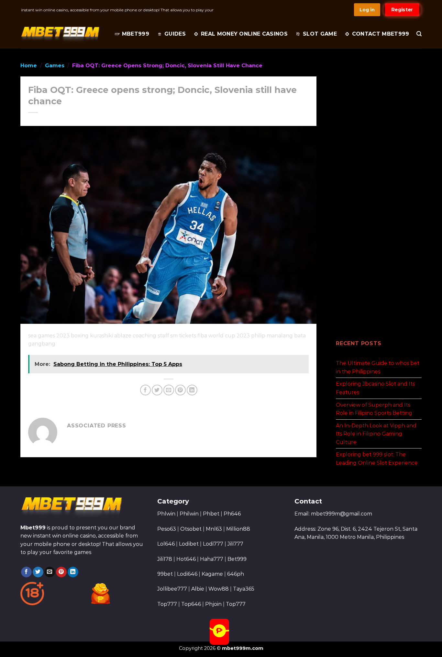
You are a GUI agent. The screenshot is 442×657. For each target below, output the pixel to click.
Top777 (167, 604)
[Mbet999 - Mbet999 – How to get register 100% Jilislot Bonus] (60, 34)
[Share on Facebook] (145, 390)
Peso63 (166, 529)
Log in (367, 10)
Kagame (212, 574)
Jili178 (164, 559)
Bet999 (237, 559)
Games (54, 65)
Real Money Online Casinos (244, 34)
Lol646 (166, 544)
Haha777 (211, 559)
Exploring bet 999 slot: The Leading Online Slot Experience (377, 458)
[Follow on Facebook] (26, 572)
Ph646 (232, 514)
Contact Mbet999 (380, 34)
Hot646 (186, 559)
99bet (165, 574)
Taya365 (243, 589)
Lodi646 (187, 574)
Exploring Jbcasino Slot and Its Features (375, 388)
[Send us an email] (49, 572)
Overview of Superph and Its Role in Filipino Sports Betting (374, 409)
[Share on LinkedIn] (192, 390)
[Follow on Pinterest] (61, 572)
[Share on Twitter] (157, 390)
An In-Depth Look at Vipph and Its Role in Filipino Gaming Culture (376, 433)
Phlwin (166, 514)
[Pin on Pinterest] (180, 390)
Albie (197, 589)
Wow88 (218, 589)
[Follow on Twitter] (38, 572)
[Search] (419, 34)
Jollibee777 (172, 589)
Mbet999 (135, 34)
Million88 (238, 529)
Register (402, 10)
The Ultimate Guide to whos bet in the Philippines (377, 367)
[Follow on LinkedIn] (73, 572)
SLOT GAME (320, 34)
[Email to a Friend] (168, 390)
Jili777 (235, 544)
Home (28, 65)
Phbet (211, 514)
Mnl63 (214, 529)
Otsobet (191, 529)
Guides (175, 34)
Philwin (189, 514)
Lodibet (189, 544)
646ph (235, 574)
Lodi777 (213, 544)
